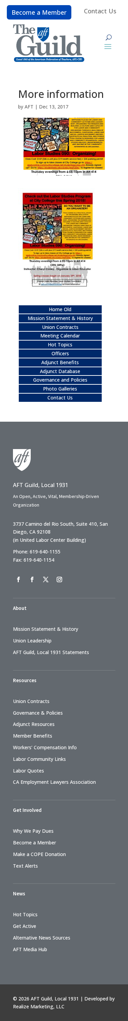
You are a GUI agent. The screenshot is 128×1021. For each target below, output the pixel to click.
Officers (60, 353)
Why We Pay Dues (33, 831)
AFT (29, 106)
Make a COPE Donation (39, 854)
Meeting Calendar (60, 335)
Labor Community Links (39, 759)
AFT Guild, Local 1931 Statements (51, 652)
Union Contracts (60, 327)
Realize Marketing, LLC (39, 1006)
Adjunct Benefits (60, 362)
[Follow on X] (45, 579)
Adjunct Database (60, 371)
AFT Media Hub (30, 949)
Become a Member (39, 12)
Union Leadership (32, 640)
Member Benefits (32, 735)
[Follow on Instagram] (59, 579)
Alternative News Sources (41, 937)
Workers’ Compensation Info (45, 747)
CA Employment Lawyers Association (54, 782)
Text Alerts (25, 866)
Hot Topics (60, 344)
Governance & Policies (38, 713)
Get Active (24, 926)
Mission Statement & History (60, 318)
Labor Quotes (28, 770)
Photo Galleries (60, 388)
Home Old (60, 309)
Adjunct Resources (34, 724)
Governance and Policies (60, 380)
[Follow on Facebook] (18, 579)
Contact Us (100, 11)
